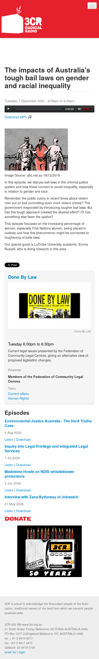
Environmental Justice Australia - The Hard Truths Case (48, 423)
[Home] (22, 19)
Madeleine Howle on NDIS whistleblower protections (39, 474)
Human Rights (18, 398)
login (22, 652)
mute (80, 108)
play (8, 108)
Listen (9, 439)
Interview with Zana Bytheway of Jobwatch (42, 496)
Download (23, 439)
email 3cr (10, 652)
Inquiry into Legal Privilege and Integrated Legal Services (46, 448)
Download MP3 (16, 117)
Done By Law (22, 276)
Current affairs (18, 393)
